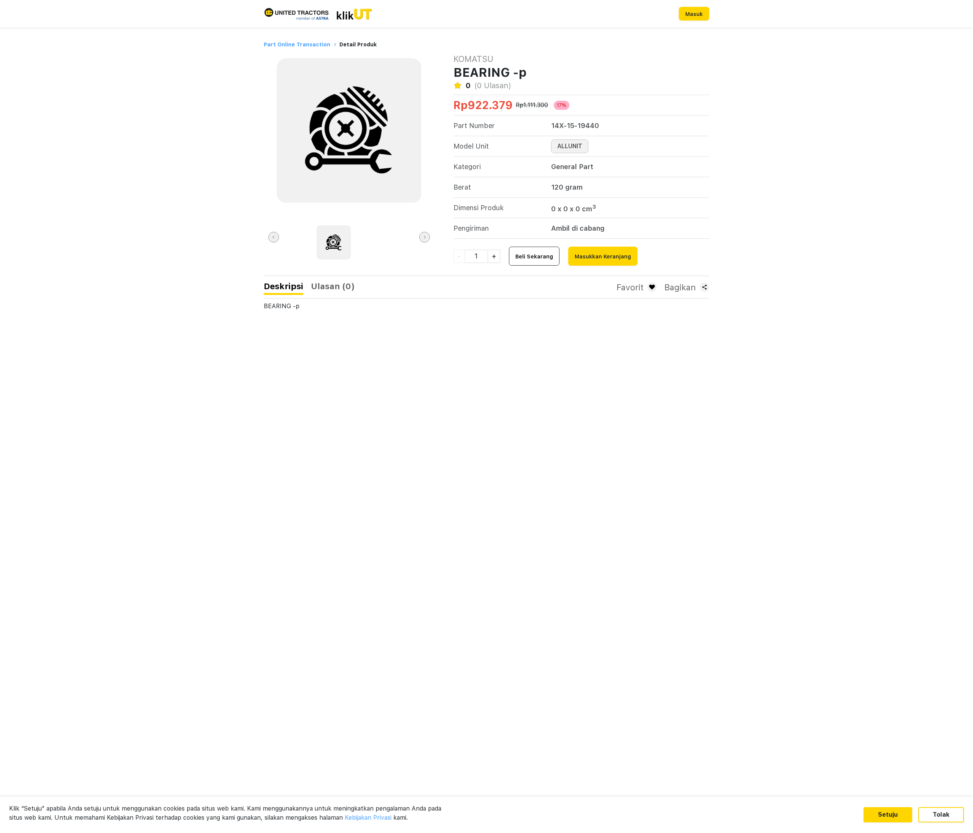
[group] (334, 242)
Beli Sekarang (534, 256)
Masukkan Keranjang (603, 256)
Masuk (694, 14)
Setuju (888, 814)
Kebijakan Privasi (368, 817)
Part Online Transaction (297, 44)
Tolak (941, 814)
